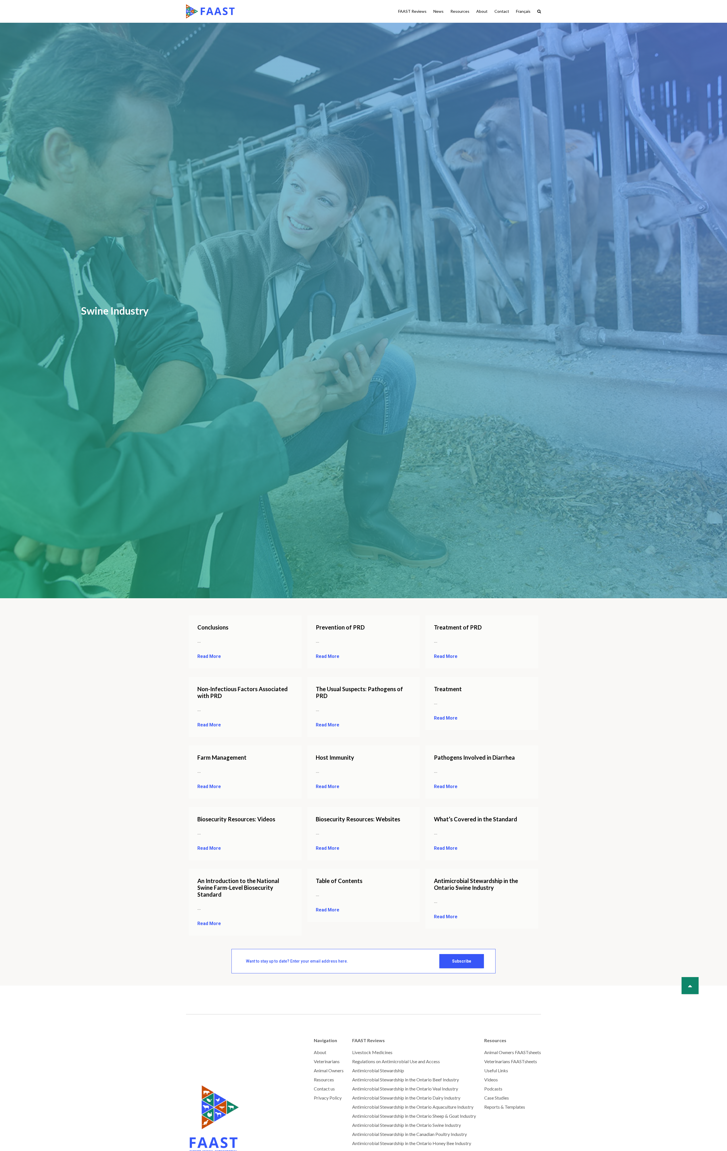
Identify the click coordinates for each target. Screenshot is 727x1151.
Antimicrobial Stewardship (378, 1070)
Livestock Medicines (372, 1052)
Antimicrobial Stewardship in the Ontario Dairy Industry (406, 1097)
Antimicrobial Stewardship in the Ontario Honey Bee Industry (411, 1143)
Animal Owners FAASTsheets (512, 1052)
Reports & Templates (504, 1107)
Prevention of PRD (340, 627)
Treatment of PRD (458, 627)
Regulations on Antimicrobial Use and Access (396, 1061)
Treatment (448, 688)
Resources (459, 11)
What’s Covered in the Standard (475, 819)
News (438, 11)
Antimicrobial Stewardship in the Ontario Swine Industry (476, 884)
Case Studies (496, 1097)
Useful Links (496, 1070)
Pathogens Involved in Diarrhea (474, 757)
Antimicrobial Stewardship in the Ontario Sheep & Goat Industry (414, 1116)
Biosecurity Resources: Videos (236, 819)
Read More (209, 656)
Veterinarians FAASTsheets (510, 1061)
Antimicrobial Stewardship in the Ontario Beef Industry (405, 1079)
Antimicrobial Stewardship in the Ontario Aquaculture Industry (412, 1107)
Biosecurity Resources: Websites (358, 819)
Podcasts (493, 1088)
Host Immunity (335, 757)
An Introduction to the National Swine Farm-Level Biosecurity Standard (238, 887)
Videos (491, 1079)
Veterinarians (327, 1061)
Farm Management (221, 757)
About (482, 11)
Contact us (324, 1088)
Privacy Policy (328, 1097)
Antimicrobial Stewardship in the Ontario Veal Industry (405, 1088)
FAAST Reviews (412, 11)
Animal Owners (329, 1070)
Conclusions (212, 627)
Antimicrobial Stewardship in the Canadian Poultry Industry (409, 1134)
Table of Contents (339, 880)
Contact (501, 11)
